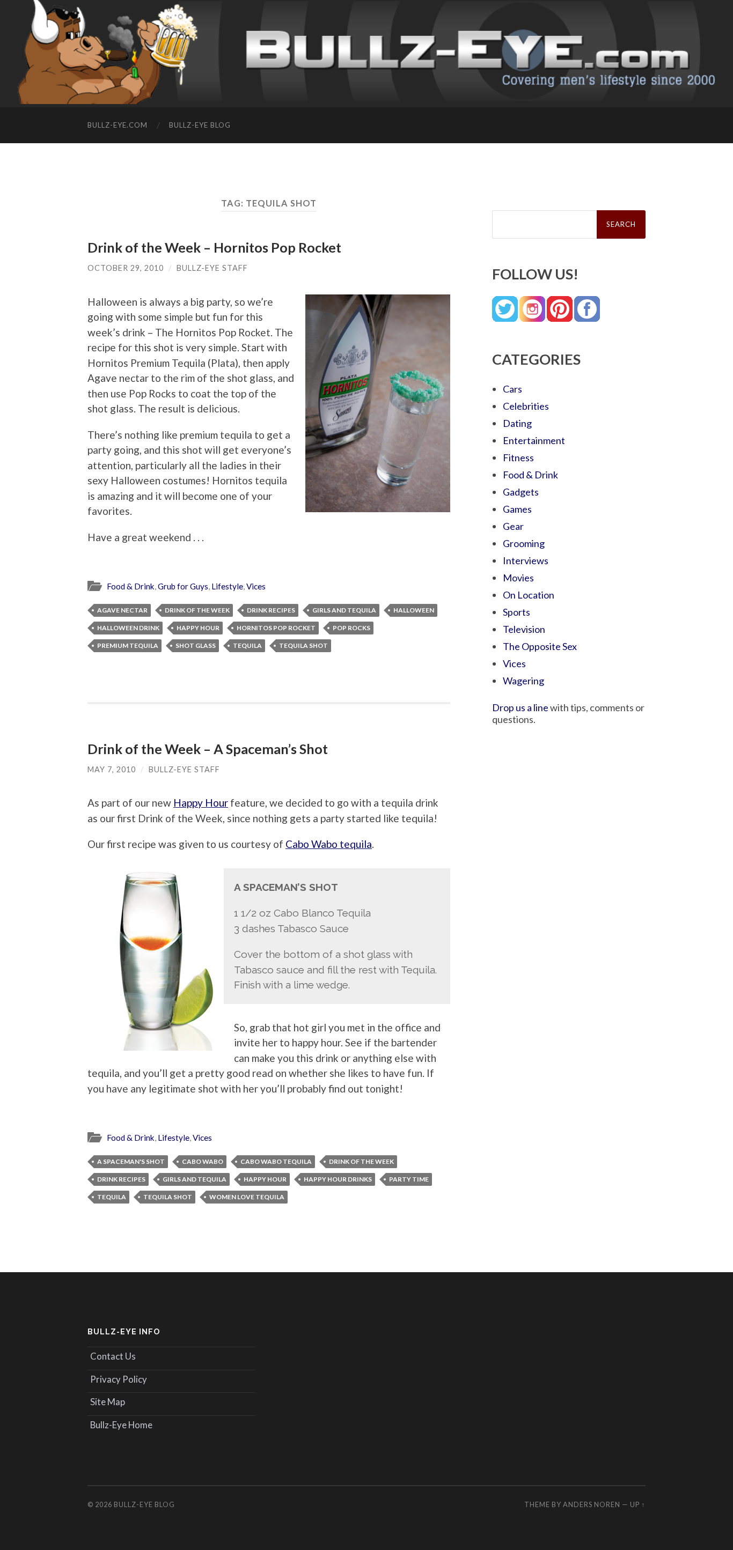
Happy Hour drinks (338, 1179)
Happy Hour (198, 628)
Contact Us (113, 1356)
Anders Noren (591, 1504)
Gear (513, 526)
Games (517, 509)
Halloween (413, 610)
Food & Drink (131, 586)
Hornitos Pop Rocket (276, 628)
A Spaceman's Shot (131, 1161)
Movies (518, 578)
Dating (517, 423)
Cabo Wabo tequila (328, 844)
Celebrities (526, 406)
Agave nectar (122, 610)
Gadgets (521, 492)
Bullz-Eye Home (121, 1424)
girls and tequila (344, 610)
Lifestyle (227, 586)
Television (524, 629)
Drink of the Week (197, 610)
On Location (528, 595)
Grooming (524, 543)
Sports (516, 612)
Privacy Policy (118, 1379)
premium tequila (127, 645)
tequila (247, 645)
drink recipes (271, 610)
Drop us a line (520, 707)
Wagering (523, 681)
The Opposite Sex (540, 646)
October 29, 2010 (125, 267)
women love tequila (246, 1197)
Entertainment (534, 440)
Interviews (525, 560)
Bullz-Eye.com (117, 125)
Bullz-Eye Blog (200, 125)
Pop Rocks (351, 628)
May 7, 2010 (111, 769)
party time (409, 1179)
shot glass (195, 645)
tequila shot (303, 645)
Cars (512, 389)
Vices (256, 586)
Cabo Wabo (202, 1161)
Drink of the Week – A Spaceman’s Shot (207, 749)
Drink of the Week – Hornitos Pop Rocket (214, 247)
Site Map (107, 1401)
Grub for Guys (183, 586)
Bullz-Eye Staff (212, 267)
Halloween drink (128, 628)
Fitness (518, 457)
